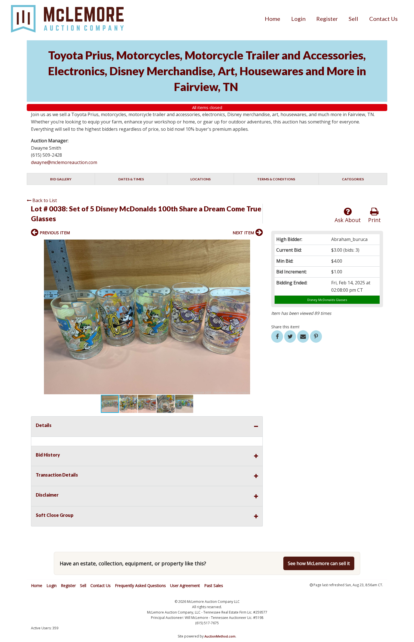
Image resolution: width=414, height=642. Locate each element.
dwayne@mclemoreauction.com (64, 162)
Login (298, 18)
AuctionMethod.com (219, 636)
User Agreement (185, 585)
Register (327, 18)
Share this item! (285, 326)
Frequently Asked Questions (140, 585)
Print (374, 220)
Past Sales (213, 585)
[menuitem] (272, 19)
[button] (257, 244)
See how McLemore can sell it (319, 563)
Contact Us (383, 18)
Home (272, 18)
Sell (353, 18)
